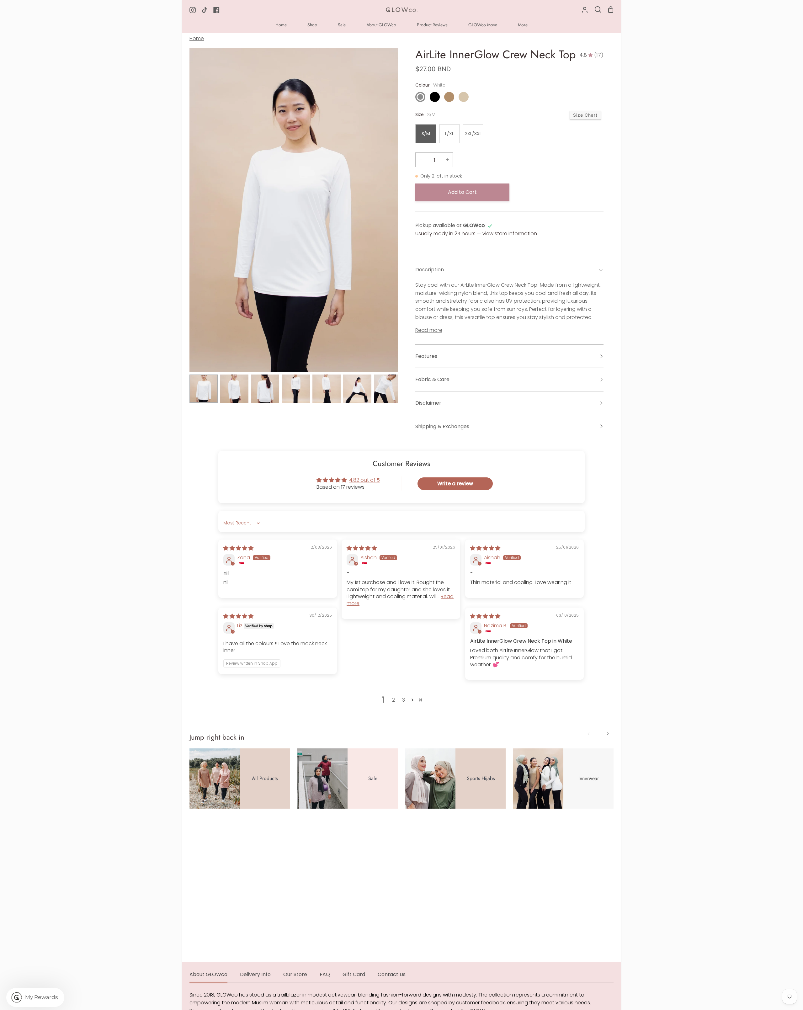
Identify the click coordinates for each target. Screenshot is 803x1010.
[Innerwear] (563, 778)
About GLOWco (208, 974)
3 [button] (403, 700)
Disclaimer (428, 403)
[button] (412, 700)
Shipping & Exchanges (442, 426)
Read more (428, 330)
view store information (509, 233)
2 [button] (393, 700)
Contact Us (392, 974)
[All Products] (239, 778)
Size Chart (585, 115)
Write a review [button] (455, 483)
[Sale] (347, 778)
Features (426, 356)
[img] (238, 548)
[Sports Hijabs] (455, 778)
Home (196, 38)
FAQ (325, 974)
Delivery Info (255, 974)
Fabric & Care (432, 379)
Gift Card (354, 974)
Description (429, 269)
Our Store (295, 974)
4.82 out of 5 (364, 480)
